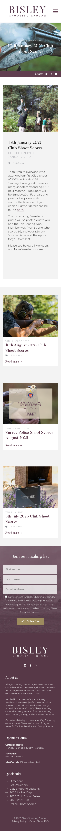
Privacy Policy (19, 821)
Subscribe (33, 621)
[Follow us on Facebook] (30, 665)
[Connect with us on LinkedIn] (36, 665)
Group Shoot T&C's (39, 821)
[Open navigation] (55, 11)
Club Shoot (19, 163)
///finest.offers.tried (30, 762)
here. (20, 209)
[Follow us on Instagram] (25, 665)
